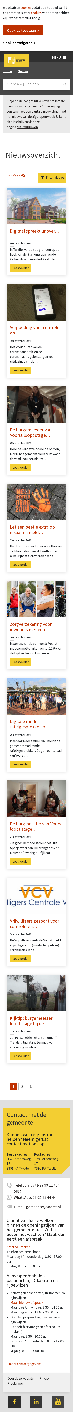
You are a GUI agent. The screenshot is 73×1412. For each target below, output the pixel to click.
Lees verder (20, 268)
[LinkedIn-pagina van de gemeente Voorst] (36, 1401)
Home (7, 71)
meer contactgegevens (25, 1364)
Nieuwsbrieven (27, 127)
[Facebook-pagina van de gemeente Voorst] (14, 1401)
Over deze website (21, 1378)
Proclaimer (15, 1383)
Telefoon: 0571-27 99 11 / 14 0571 (37, 1185)
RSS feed (13, 175)
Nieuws (23, 71)
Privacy (45, 1378)
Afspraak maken (18, 1247)
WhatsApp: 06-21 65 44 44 (35, 1197)
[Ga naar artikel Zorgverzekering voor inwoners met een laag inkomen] (36, 599)
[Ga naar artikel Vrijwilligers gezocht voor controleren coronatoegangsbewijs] (36, 896)
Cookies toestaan (21, 30)
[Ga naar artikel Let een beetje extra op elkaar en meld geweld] (36, 501)
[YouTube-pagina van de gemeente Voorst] (58, 1401)
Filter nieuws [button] (55, 177)
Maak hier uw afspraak (27, 1302)
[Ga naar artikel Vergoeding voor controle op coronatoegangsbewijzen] (36, 302)
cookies (26, 7)
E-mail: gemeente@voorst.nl (37, 1206)
